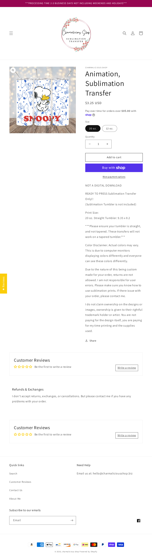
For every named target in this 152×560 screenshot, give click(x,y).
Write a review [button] (127, 368)
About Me (15, 498)
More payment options (114, 176)
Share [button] (93, 340)
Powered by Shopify (88, 551)
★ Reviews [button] (3, 283)
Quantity (90, 136)
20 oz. (93, 128)
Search (13, 473)
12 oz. (109, 128)
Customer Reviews (20, 481)
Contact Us (15, 490)
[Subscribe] (72, 520)
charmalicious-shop (70, 551)
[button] (11, 33)
